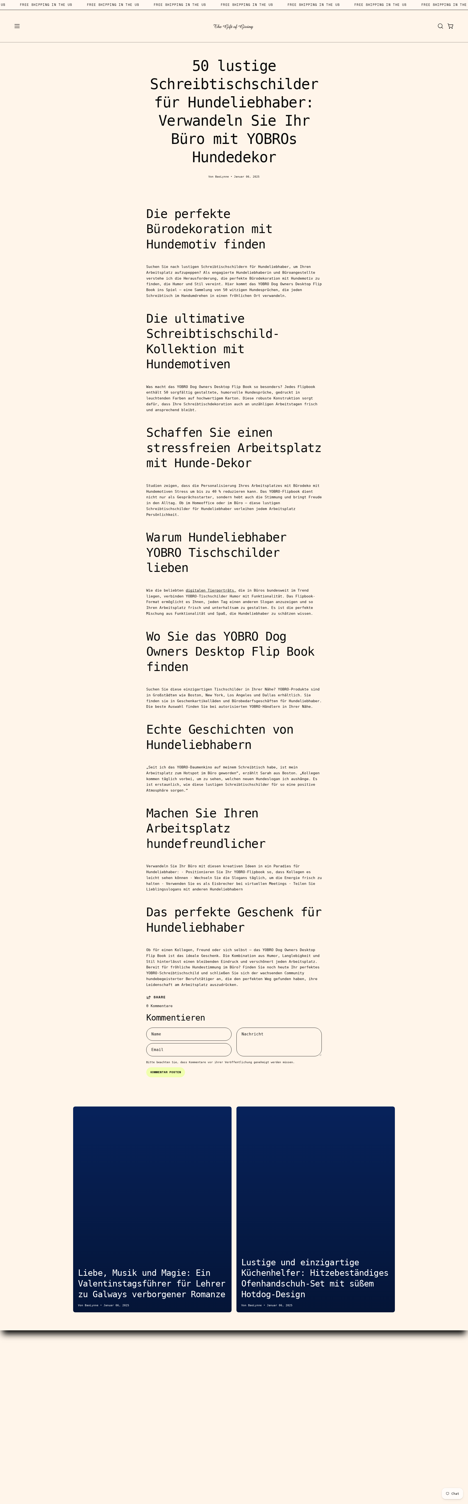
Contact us (189, 1351)
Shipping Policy (189, 1389)
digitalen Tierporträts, (211, 590)
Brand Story (279, 1359)
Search (189, 1359)
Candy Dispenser (77, 1359)
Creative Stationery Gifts (77, 1366)
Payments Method (189, 1374)
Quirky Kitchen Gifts (77, 1389)
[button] (440, 26)
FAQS (278, 1374)
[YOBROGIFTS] (234, 26)
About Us (279, 1351)
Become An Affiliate (189, 1366)
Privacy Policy (278, 1382)
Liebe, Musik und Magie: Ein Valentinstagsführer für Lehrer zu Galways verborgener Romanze (151, 1283)
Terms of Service (189, 1382)
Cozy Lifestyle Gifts (77, 1382)
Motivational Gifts (77, 1405)
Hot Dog (77, 1351)
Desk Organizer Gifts (77, 1374)
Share (160, 997)
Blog (278, 1366)
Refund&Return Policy (189, 1397)
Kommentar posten (165, 1072)
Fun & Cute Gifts (77, 1397)
